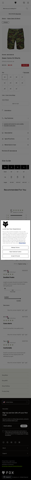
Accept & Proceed (15, 256)
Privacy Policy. (22, 243)
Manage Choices (15, 247)
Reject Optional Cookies (15, 251)
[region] (15, 240)
